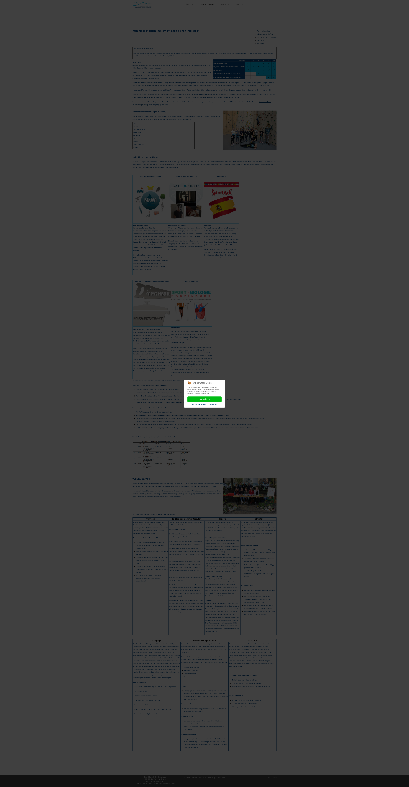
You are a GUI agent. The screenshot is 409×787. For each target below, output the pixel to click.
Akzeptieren (204, 399)
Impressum (213, 405)
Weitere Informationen (199, 405)
